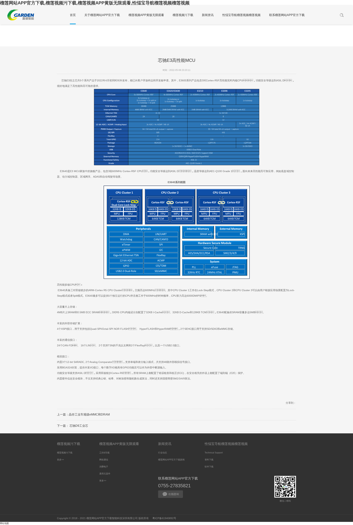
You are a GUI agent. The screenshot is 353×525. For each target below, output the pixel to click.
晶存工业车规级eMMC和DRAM (89, 414)
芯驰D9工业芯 (78, 425)
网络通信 (103, 459)
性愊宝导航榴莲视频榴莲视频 (226, 444)
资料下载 (209, 459)
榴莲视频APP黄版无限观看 (119, 444)
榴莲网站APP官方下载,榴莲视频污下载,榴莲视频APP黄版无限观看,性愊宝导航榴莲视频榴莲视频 (95, 2)
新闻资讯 (164, 444)
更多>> (60, 459)
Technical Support (214, 452)
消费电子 (103, 466)
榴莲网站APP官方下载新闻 (171, 459)
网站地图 (4, 523)
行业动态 (162, 452)
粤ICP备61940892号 (164, 518)
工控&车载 (104, 452)
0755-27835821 (174, 485)
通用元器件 (104, 473)
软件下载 (209, 466)
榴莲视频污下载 (68, 444)
